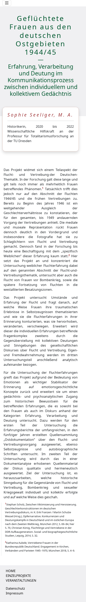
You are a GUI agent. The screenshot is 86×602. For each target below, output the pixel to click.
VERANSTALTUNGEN (21, 580)
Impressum (14, 593)
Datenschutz (15, 588)
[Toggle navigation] (6, 3)
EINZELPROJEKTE (18, 575)
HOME (11, 571)
